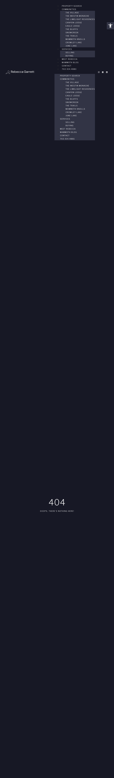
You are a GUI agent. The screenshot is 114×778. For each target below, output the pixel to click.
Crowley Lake (74, 43)
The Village (72, 13)
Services (67, 49)
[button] (110, 25)
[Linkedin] (106, 72)
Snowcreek (72, 33)
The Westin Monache (77, 16)
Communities (69, 9)
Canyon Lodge (74, 23)
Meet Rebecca (70, 59)
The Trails (72, 36)
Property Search (72, 6)
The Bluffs (72, 29)
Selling (70, 52)
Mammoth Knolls (75, 39)
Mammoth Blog (70, 62)
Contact (66, 66)
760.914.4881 (69, 69)
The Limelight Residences (80, 19)
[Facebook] (102, 72)
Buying (70, 56)
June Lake (71, 46)
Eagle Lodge (73, 26)
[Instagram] (98, 72)
